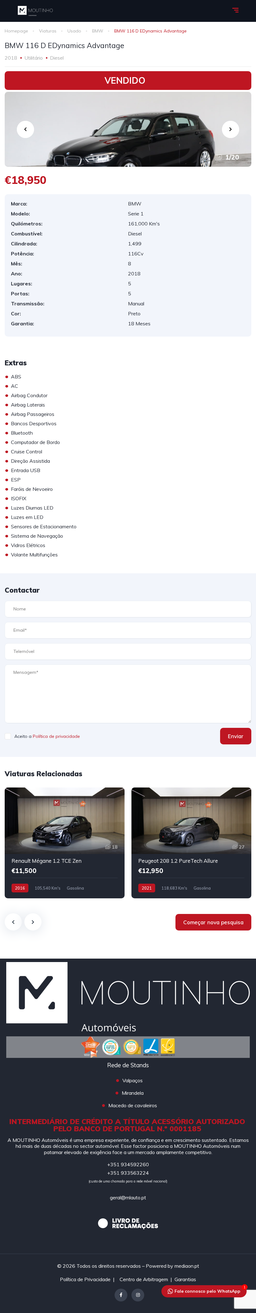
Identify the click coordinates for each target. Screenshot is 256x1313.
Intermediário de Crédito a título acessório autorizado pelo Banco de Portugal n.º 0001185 (127, 1125)
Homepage (16, 31)
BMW (97, 31)
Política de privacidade (56, 736)
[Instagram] (137, 1295)
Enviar (236, 736)
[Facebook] (121, 1295)
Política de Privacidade (85, 1279)
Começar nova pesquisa (213, 922)
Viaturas (48, 31)
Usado (74, 31)
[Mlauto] (35, 11)
